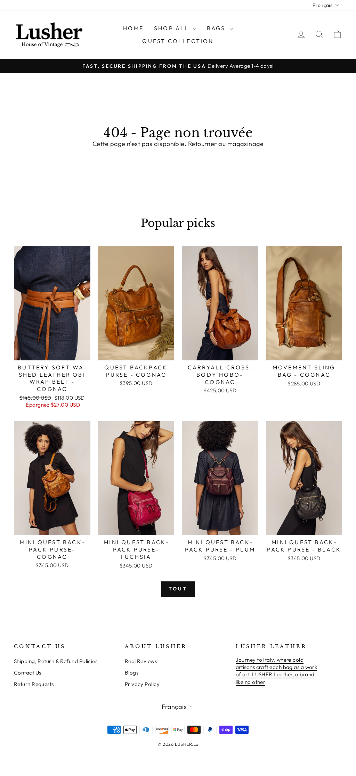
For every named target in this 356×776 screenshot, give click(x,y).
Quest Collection (177, 41)
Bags (217, 28)
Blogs (131, 672)
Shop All (172, 28)
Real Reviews (141, 661)
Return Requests (34, 684)
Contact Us (27, 672)
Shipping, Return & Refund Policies (55, 661)
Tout (178, 589)
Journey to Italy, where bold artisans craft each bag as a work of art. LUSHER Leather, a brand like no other (276, 670)
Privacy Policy (142, 684)
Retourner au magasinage (226, 144)
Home (133, 28)
